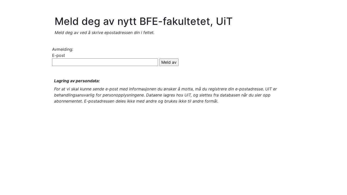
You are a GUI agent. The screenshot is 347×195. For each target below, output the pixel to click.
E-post (58, 55)
